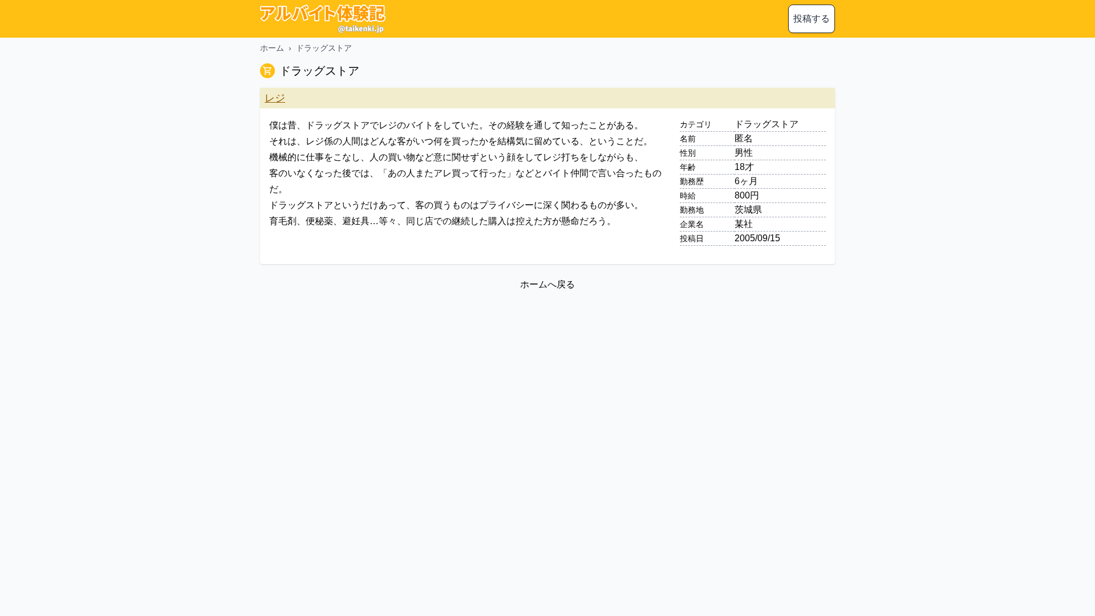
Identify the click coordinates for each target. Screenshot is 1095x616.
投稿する (811, 18)
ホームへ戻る (547, 284)
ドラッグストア (324, 47)
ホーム (272, 47)
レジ (275, 98)
